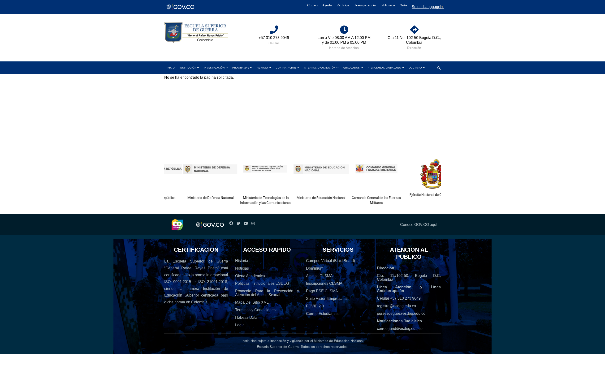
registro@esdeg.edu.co (396, 306)
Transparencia (365, 5)
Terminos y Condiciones (255, 310)
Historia (241, 261)
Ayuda (327, 5)
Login (240, 325)
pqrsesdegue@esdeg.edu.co (401, 313)
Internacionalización (320, 67)
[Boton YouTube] (245, 223)
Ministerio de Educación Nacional (309, 198)
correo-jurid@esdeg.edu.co (400, 329)
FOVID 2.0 (315, 306)
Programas (240, 67)
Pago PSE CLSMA (322, 291)
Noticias (242, 268)
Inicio (171, 67)
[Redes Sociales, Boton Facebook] (231, 223)
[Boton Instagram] (253, 223)
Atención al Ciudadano (384, 67)
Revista (262, 67)
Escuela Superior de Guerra (278, 347)
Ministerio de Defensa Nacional (199, 198)
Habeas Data (246, 317)
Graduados (351, 67)
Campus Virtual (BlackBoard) (330, 261)
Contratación (286, 67)
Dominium (314, 268)
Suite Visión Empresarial (327, 299)
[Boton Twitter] (238, 223)
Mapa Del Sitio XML (252, 302)
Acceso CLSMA (319, 276)
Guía (403, 5)
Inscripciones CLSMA (324, 283)
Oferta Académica (250, 276)
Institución (188, 67)
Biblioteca (387, 5)
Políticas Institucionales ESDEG (262, 283)
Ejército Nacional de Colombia (420, 195)
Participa (343, 5)
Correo (312, 5)
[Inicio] (196, 32)
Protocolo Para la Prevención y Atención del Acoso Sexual (267, 293)
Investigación (214, 67)
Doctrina (415, 67)
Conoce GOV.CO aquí (418, 225)
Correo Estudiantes (322, 314)
